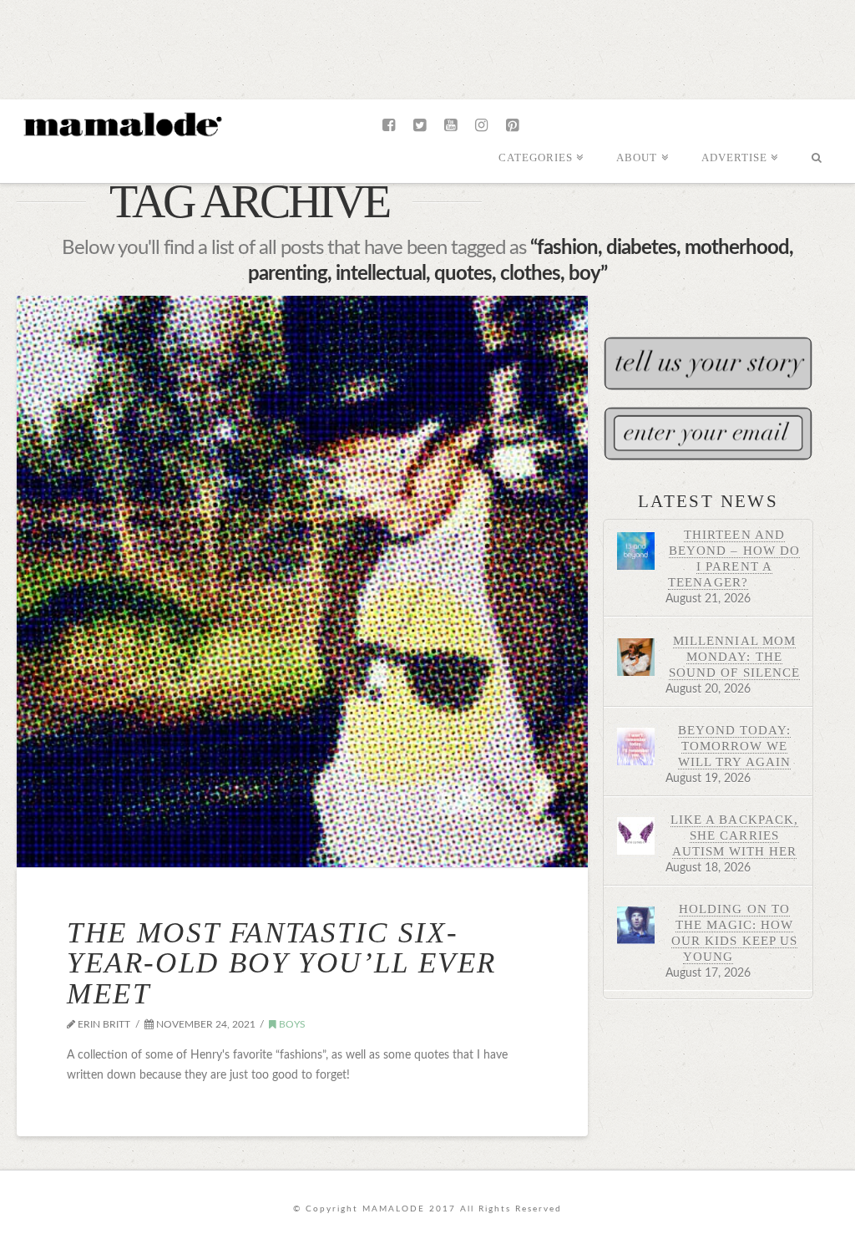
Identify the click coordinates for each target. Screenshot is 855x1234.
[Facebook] (388, 125)
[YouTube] (450, 125)
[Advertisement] (427, 46)
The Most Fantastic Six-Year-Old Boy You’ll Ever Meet (281, 964)
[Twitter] (419, 125)
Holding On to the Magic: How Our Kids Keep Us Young (734, 932)
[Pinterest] (512, 125)
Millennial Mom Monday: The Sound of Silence (734, 656)
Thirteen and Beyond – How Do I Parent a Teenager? (733, 558)
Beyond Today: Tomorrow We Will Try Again (734, 746)
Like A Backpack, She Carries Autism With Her (733, 835)
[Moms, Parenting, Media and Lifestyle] (121, 123)
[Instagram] (481, 125)
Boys (291, 1024)
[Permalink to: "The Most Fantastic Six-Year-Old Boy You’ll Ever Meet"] (302, 581)
